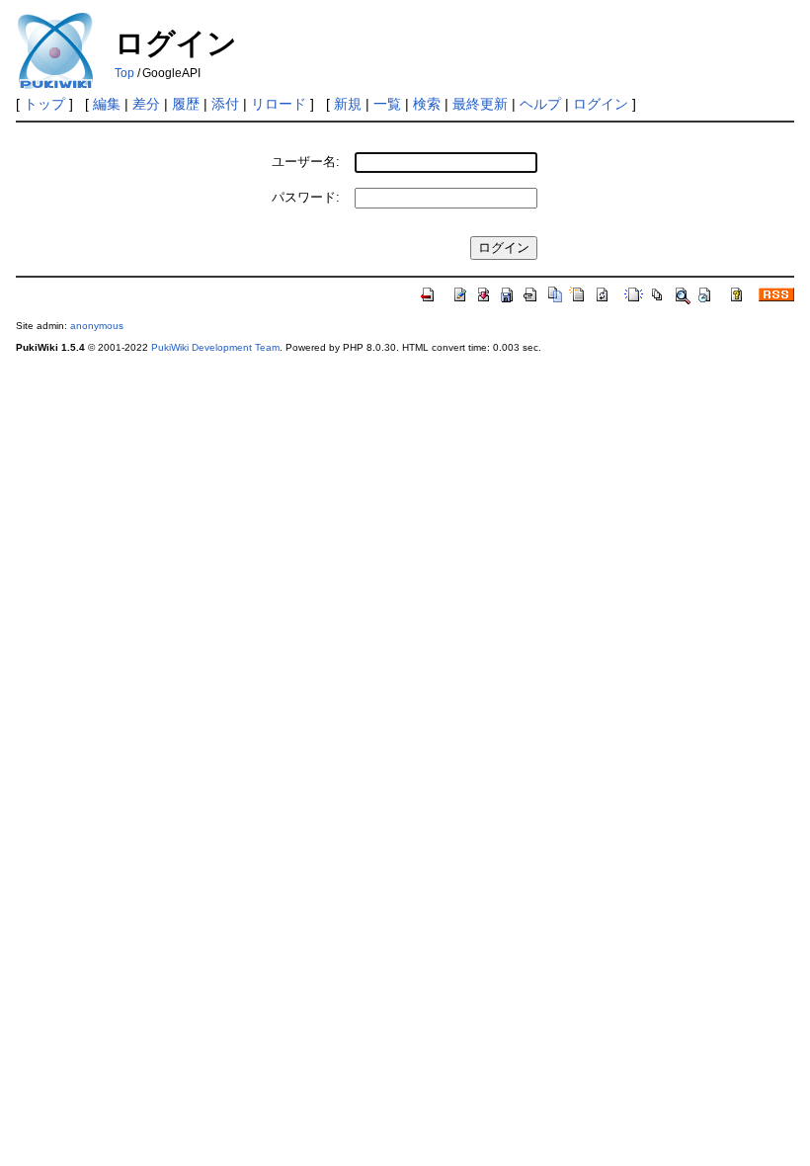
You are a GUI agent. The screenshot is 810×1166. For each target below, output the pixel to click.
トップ (44, 104)
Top (124, 73)
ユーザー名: (306, 161)
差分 (146, 104)
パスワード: (306, 197)
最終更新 (480, 104)
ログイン (600, 104)
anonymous (96, 325)
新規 (348, 104)
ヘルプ (540, 104)
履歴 (186, 104)
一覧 (387, 104)
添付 (225, 104)
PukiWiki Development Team (215, 347)
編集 (107, 104)
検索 (427, 104)
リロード (278, 104)
